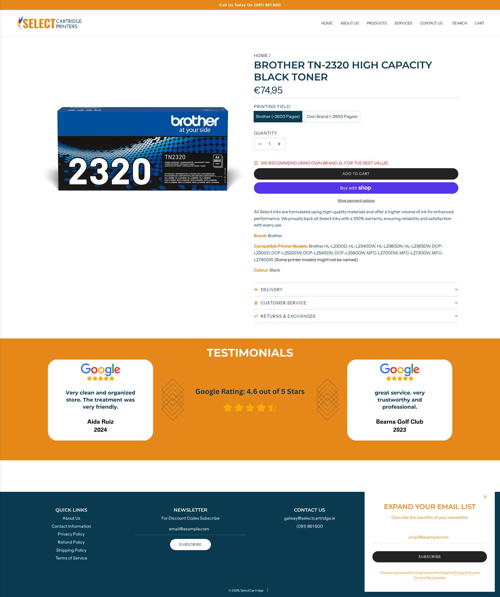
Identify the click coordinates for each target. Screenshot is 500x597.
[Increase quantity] (279, 144)
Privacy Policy (464, 573)
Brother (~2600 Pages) (278, 116)
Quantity (265, 133)
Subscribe (190, 544)
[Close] (485, 496)
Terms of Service (426, 578)
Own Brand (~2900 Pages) (332, 116)
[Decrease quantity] (260, 144)
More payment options (356, 200)
